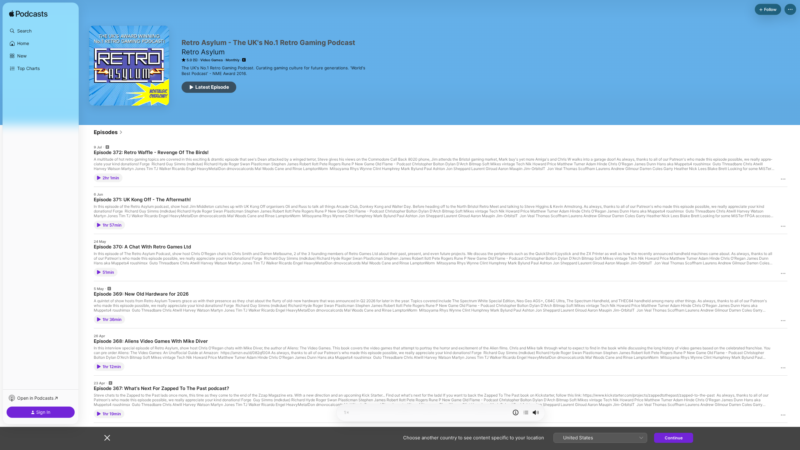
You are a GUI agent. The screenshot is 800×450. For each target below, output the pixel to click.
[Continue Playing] (526, 412)
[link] (108, 132)
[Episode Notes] (515, 412)
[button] (40, 31)
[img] (28, 14)
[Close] (107, 438)
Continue (674, 437)
